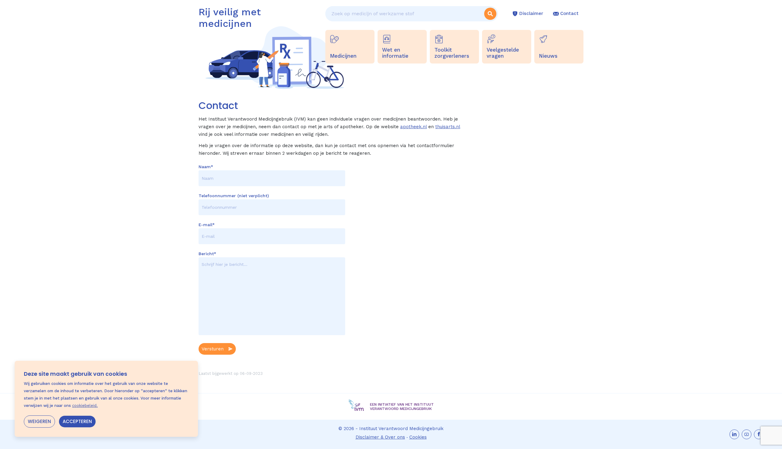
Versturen (213, 349)
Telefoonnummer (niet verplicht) (234, 195)
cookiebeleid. (85, 405)
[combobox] (404, 13)
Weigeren (39, 421)
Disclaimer (531, 13)
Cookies (418, 437)
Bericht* (207, 253)
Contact (569, 13)
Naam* (206, 166)
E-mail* (207, 224)
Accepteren (77, 421)
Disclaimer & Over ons (380, 437)
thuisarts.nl (447, 126)
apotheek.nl (413, 126)
